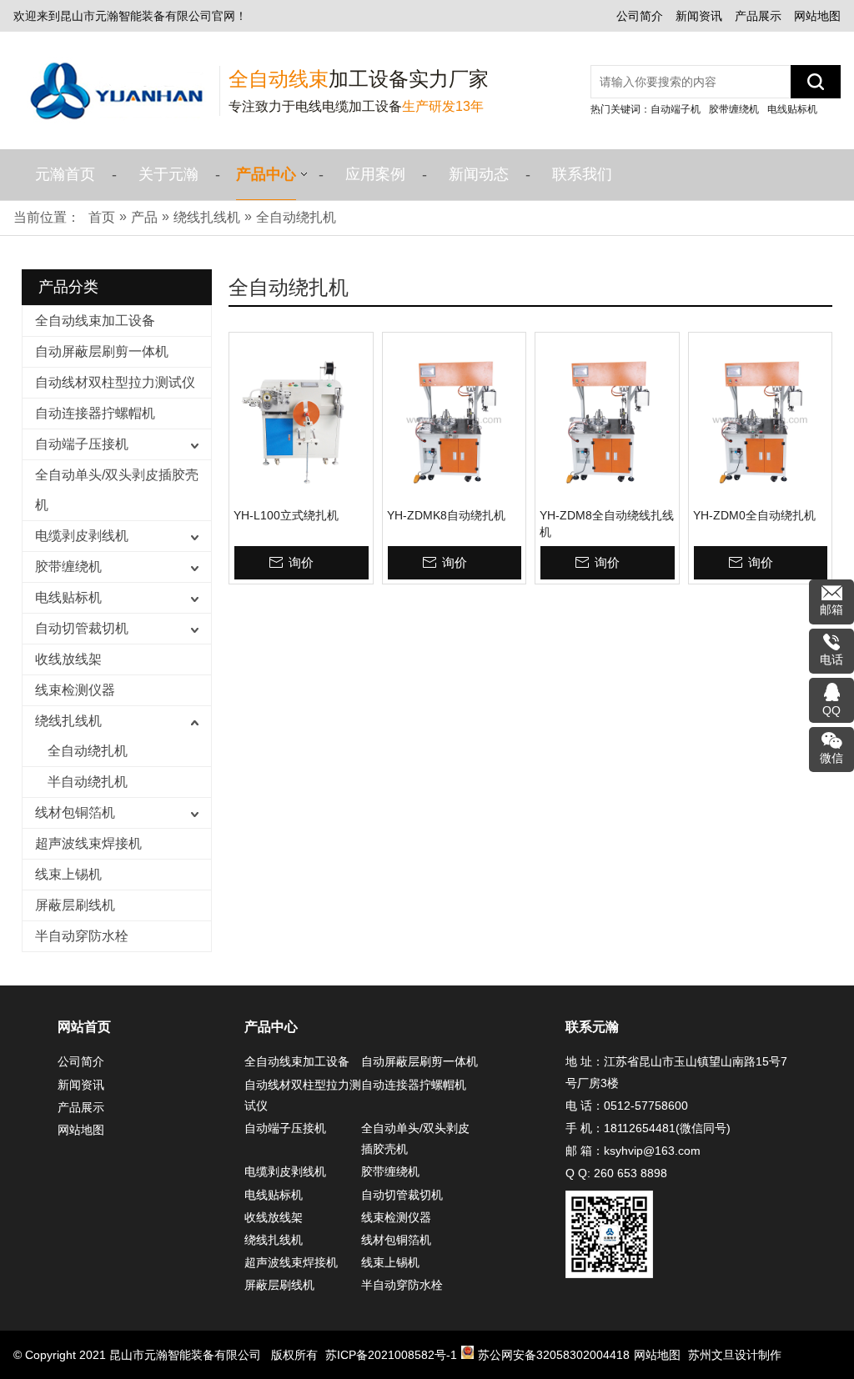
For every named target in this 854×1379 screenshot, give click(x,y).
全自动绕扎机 (88, 751)
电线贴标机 (792, 109)
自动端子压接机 (81, 444)
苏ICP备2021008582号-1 (391, 1354)
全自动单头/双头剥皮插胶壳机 (116, 490)
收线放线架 (68, 659)
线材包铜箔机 (75, 812)
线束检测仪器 (75, 690)
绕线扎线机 (68, 721)
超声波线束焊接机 (88, 843)
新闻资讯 (699, 16)
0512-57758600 (646, 1105)
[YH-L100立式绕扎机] (301, 420)
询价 (301, 562)
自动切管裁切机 (81, 628)
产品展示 (758, 16)
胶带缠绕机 (734, 109)
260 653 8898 (630, 1173)
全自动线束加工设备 (95, 320)
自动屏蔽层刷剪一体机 (101, 351)
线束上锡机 (68, 874)
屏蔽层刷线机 (75, 905)
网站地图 (817, 16)
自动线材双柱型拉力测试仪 (115, 382)
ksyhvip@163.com (652, 1150)
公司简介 (639, 16)
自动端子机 (676, 109)
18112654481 (640, 1128)
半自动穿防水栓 (81, 936)
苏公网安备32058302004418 (554, 1354)
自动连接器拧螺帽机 (95, 413)
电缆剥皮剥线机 (81, 536)
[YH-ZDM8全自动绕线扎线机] (607, 420)
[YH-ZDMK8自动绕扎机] (454, 420)
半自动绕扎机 (88, 782)
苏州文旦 (711, 1354)
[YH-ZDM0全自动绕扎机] (760, 420)
